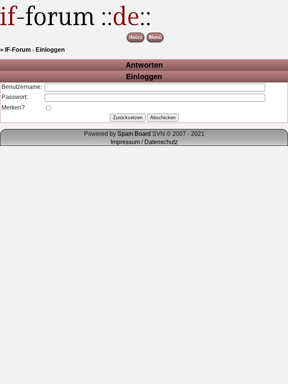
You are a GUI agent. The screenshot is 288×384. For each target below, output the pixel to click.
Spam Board (134, 133)
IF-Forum (18, 49)
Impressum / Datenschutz (144, 142)
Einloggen (50, 49)
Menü (155, 37)
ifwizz (135, 37)
